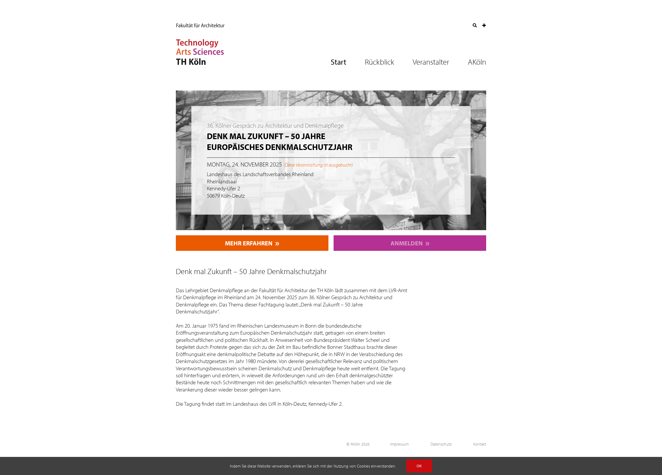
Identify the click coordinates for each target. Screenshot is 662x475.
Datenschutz (441, 444)
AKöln (477, 62)
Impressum (399, 444)
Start (338, 62)
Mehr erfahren (249, 243)
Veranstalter (431, 62)
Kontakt (479, 444)
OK (419, 466)
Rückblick (379, 62)
